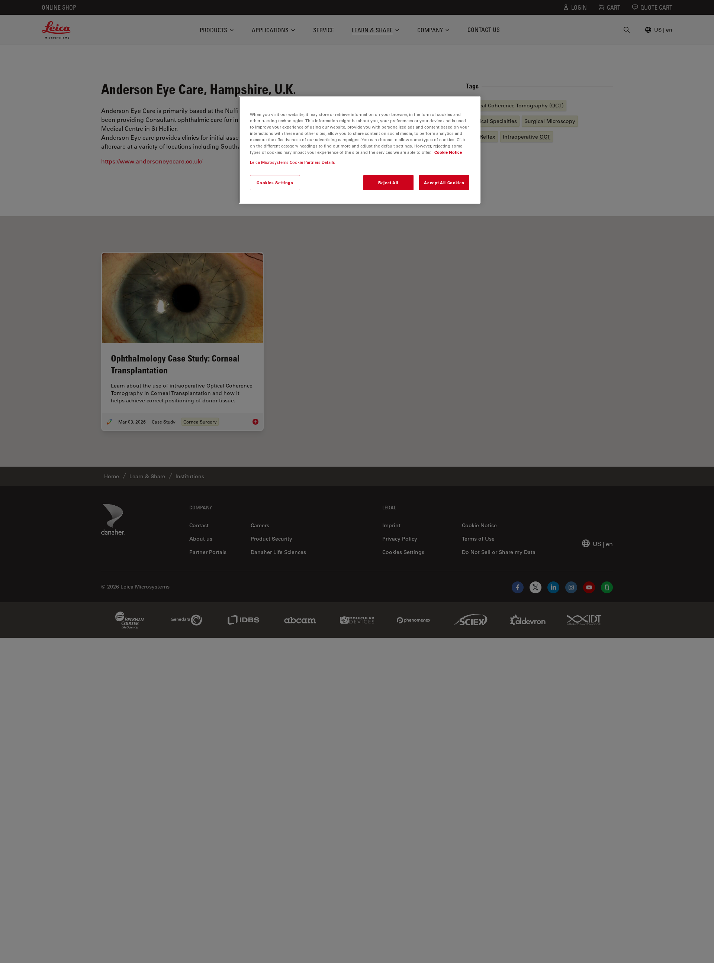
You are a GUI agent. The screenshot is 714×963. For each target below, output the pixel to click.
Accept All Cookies (444, 182)
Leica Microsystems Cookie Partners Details (292, 162)
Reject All (388, 182)
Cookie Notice (448, 152)
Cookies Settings (275, 182)
